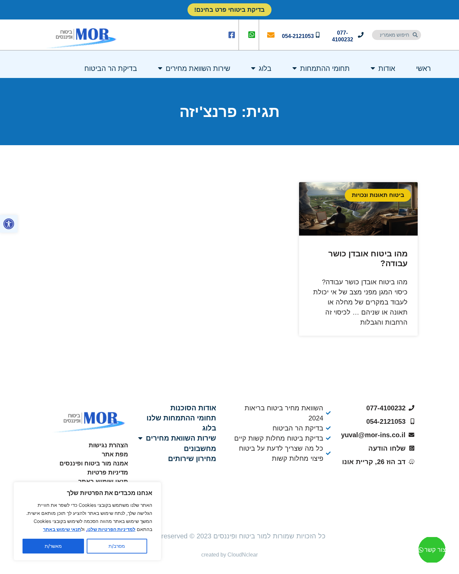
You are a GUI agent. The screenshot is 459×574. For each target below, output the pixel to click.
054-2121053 (298, 36)
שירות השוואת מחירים (198, 68)
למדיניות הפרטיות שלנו (111, 529)
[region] (87, 521)
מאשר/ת (53, 546)
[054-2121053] (318, 35)
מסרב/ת (117, 546)
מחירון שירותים (192, 458)
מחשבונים (200, 448)
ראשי (423, 68)
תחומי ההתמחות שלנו (181, 418)
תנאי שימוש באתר (62, 529)
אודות (386, 68)
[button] (8, 224)
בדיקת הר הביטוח (110, 68)
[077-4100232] (361, 35)
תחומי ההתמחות (325, 68)
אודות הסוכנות (193, 408)
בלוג (265, 68)
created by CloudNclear (229, 555)
